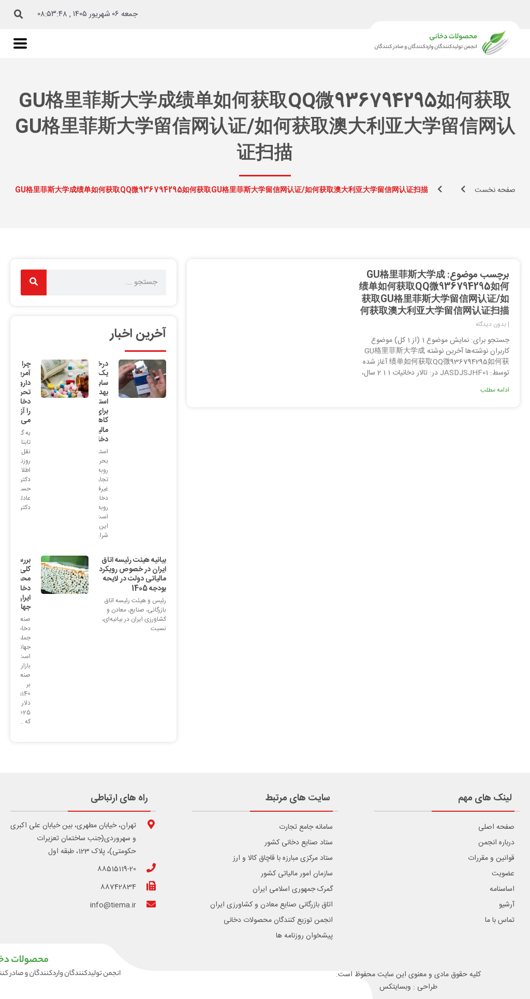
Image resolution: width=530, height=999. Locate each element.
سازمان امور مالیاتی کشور (297, 874)
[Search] (34, 282)
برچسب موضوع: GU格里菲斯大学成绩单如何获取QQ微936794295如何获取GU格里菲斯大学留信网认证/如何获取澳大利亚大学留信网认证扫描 (434, 293)
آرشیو (506, 905)
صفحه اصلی (496, 827)
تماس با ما (499, 920)
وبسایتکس (395, 987)
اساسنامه (502, 889)
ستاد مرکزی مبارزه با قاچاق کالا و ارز (283, 858)
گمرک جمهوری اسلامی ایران (293, 889)
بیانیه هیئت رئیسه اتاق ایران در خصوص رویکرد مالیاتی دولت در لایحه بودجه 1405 (132, 574)
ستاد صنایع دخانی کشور (298, 843)
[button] (18, 14)
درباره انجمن (496, 843)
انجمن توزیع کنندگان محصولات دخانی (278, 920)
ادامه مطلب (494, 390)
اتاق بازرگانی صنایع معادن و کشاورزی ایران (271, 905)
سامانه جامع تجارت (306, 827)
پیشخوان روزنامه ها (304, 936)
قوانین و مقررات (491, 858)
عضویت (503, 874)
